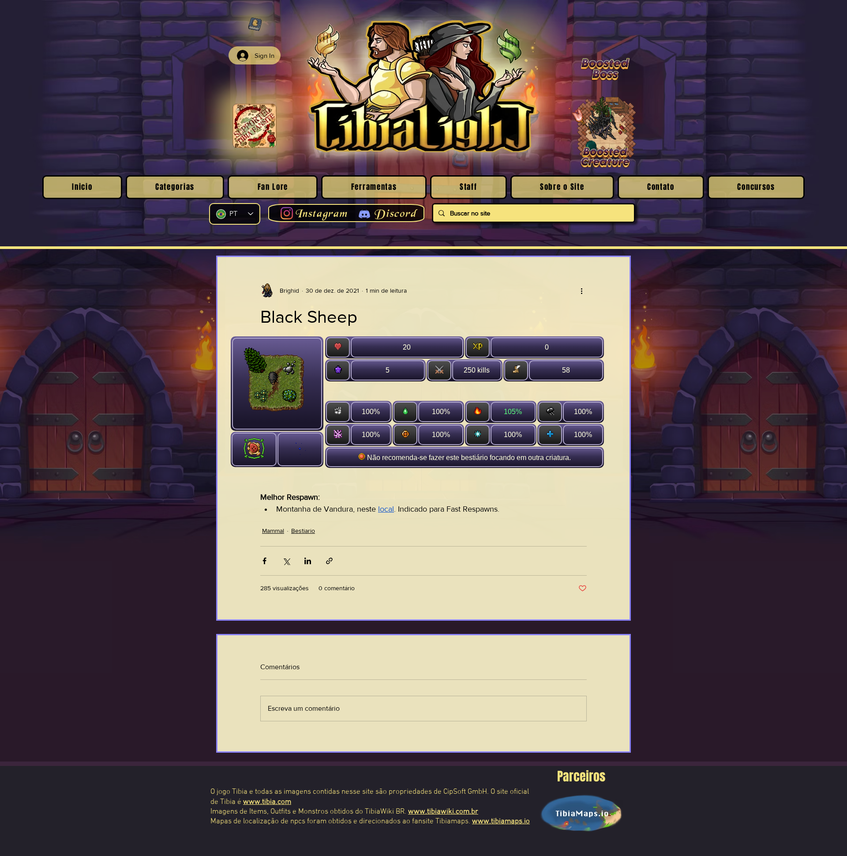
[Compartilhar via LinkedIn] (308, 561)
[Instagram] (287, 213)
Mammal (273, 530)
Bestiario (303, 530)
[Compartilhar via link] (329, 561)
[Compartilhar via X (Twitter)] (286, 561)
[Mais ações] (581, 290)
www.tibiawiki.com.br (443, 811)
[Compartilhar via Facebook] (264, 561)
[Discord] (364, 214)
